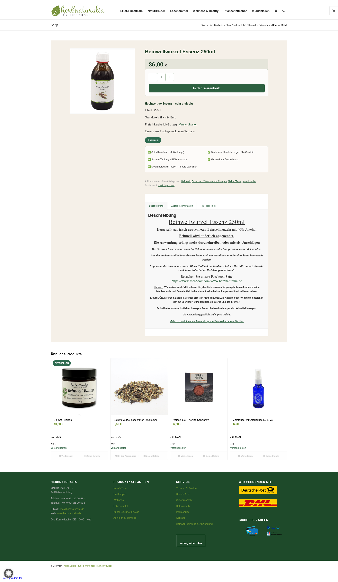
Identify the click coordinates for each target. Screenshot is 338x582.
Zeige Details (93, 455)
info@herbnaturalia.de (71, 509)
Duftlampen (119, 494)
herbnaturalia (70, 565)
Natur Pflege (234, 181)
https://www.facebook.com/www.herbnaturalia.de (207, 280)
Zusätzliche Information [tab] (182, 205)
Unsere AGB (183, 494)
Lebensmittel (120, 506)
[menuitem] (131, 10)
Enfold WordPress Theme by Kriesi (94, 565)
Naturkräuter (249, 181)
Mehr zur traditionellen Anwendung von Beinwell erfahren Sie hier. (207, 321)
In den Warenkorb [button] (127, 455)
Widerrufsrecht (184, 500)
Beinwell (186, 181)
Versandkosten (188, 124)
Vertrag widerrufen (191, 543)
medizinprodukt (166, 185)
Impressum (182, 512)
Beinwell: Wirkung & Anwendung (194, 524)
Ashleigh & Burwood (124, 517)
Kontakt (180, 517)
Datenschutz (183, 506)
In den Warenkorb (206, 88)
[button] (8, 573)
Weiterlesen (67, 455)
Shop (54, 24)
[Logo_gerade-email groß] (78, 10)
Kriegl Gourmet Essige (126, 512)
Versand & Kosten (186, 488)
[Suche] (283, 10)
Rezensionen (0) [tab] (208, 205)
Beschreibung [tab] (156, 205)
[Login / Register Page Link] (276, 10)
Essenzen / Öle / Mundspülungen (209, 181)
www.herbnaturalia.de (69, 513)
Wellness (118, 500)
